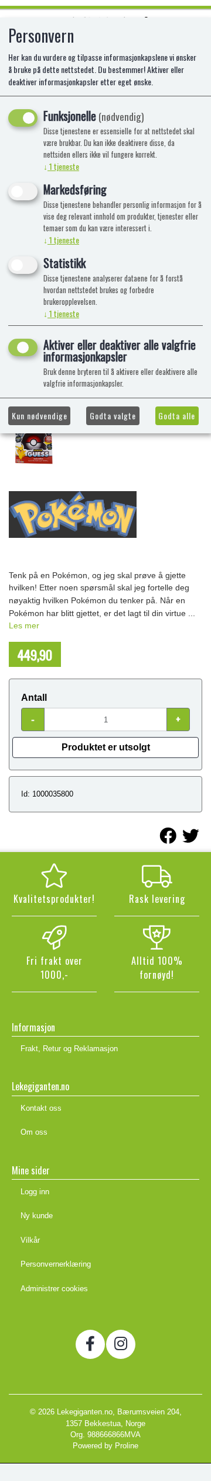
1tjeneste (61, 166)
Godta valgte (113, 415)
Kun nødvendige (39, 415)
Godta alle (176, 415)
